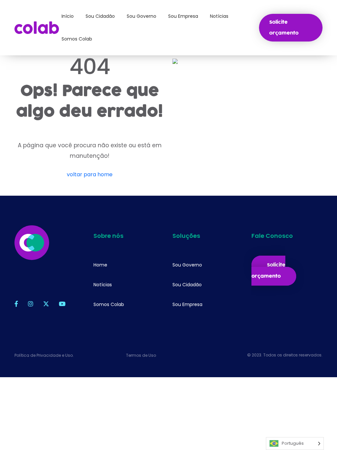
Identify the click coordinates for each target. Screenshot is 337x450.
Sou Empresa (187, 304)
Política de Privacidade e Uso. (44, 355)
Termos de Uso (141, 355)
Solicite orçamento (283, 28)
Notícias (102, 284)
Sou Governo (187, 265)
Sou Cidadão (187, 284)
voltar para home (90, 174)
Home (100, 265)
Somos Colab (108, 304)
